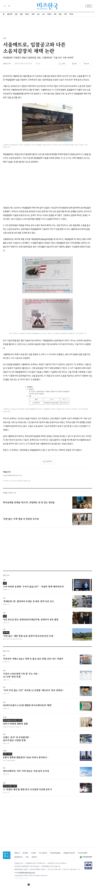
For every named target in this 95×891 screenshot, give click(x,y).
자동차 (49, 14)
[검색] (9, 6)
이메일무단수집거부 (69, 853)
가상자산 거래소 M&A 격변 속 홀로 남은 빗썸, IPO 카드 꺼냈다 (33, 658)
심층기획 (9, 14)
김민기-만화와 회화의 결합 (15, 722)
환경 (60, 14)
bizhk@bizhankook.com (26, 872)
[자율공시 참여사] (88, 865)
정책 (33, 14)
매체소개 (17, 853)
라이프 (71, 14)
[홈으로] (6, 855)
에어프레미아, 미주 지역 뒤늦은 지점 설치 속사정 (26, 770)
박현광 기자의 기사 (9, 493)
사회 (55, 14)
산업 (16, 14)
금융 (21, 14)
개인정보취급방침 (55, 853)
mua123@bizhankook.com (12, 475)
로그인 (89, 6)
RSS (27, 857)
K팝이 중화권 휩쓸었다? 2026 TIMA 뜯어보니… (26, 756)
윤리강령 (25, 853)
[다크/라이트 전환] (5, 6)
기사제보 (33, 853)
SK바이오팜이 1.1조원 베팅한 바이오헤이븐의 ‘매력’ (27, 705)
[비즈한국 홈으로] (47, 6)
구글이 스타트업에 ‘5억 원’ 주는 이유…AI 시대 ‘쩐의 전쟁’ (21, 675)
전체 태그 (34, 857)
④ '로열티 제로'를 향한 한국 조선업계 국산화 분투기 (27, 788)
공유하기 (48, 461)
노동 (38, 14)
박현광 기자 (7, 64)
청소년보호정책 (82, 853)
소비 (43, 14)
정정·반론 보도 (18, 857)
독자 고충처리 (43, 853)
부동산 (27, 14)
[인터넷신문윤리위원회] (86, 857)
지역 (65, 14)
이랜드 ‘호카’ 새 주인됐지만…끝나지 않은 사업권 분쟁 (17, 739)
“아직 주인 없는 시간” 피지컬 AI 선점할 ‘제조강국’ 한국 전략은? (33, 690)
